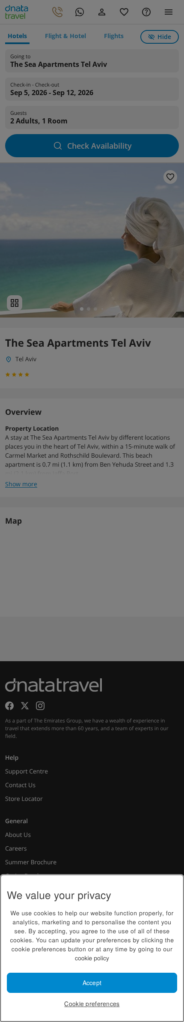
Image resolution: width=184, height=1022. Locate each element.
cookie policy (92, 957)
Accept (92, 982)
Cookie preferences (91, 1003)
